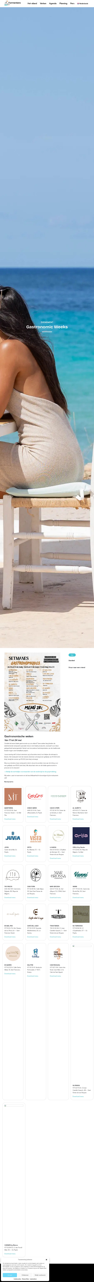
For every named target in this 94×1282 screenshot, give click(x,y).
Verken (43, 3)
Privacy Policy (25, 1279)
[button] (46, 1260)
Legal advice (33, 1279)
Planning (63, 3)
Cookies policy (17, 1279)
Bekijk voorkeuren (40, 1275)
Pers (72, 3)
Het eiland (32, 3)
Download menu (9, 819)
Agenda (52, 3)
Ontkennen (25, 1275)
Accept (10, 1275)
